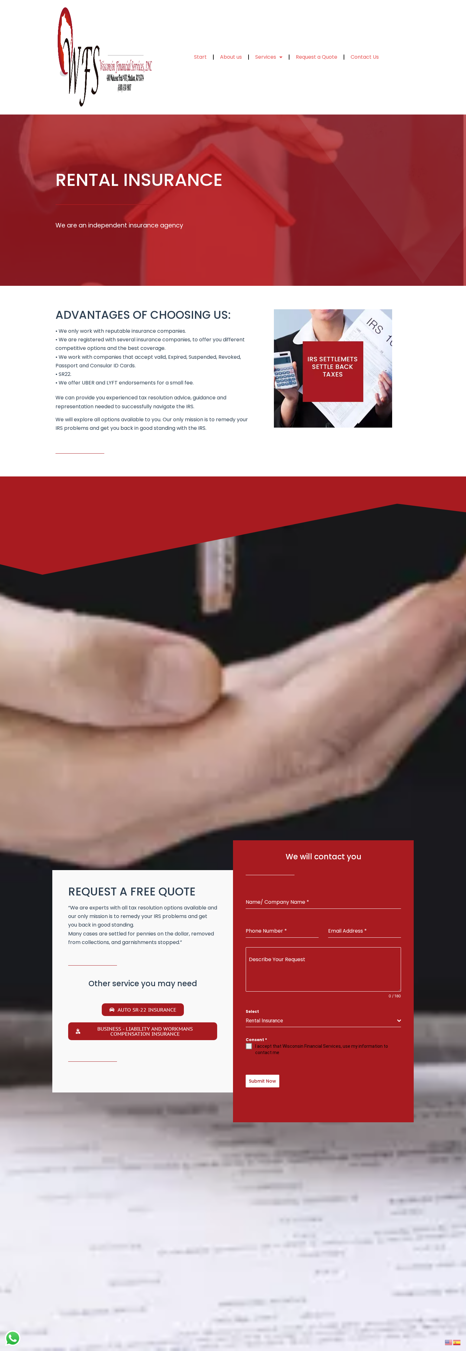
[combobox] (323, 1021)
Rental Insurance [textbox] (264, 1021)
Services (265, 57)
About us (231, 57)
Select (252, 1011)
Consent (256, 1039)
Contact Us (365, 57)
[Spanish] (457, 1342)
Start (200, 57)
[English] (449, 1342)
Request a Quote (316, 57)
